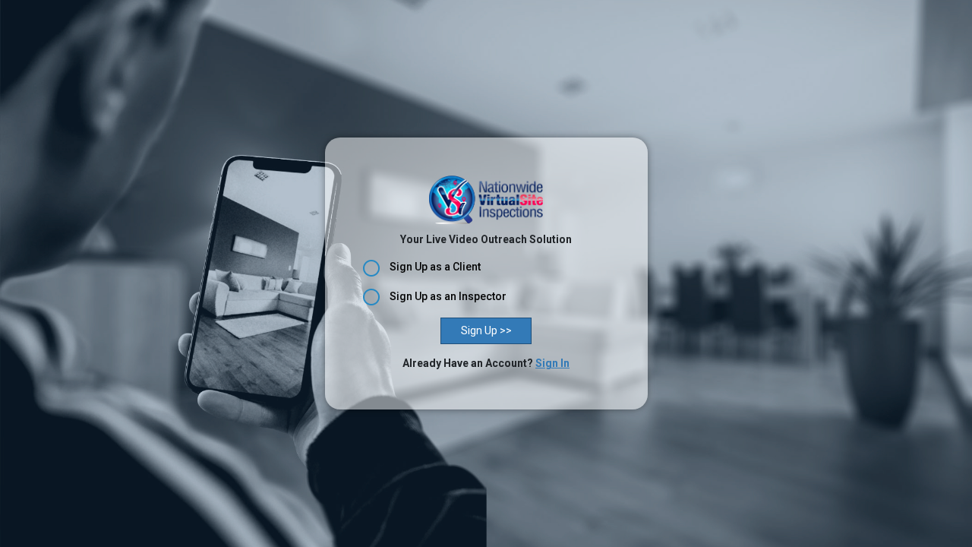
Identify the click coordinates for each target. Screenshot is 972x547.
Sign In (552, 363)
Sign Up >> (486, 330)
